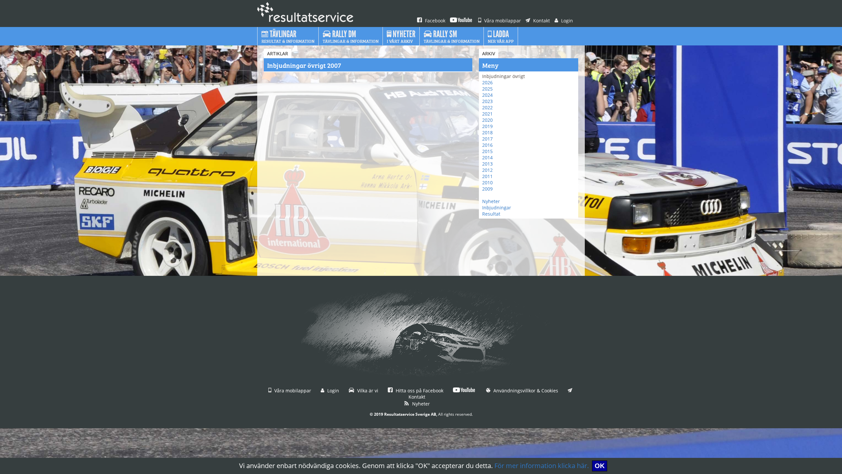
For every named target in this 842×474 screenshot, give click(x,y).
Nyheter (491, 201)
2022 (487, 107)
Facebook (434, 20)
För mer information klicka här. (541, 465)
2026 (487, 82)
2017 (487, 139)
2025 (487, 89)
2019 (487, 126)
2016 (487, 145)
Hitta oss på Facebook (418, 390)
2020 (487, 120)
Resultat (491, 214)
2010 (487, 182)
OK (600, 465)
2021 (487, 114)
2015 (487, 151)
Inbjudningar (496, 207)
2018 (487, 132)
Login (566, 20)
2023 (487, 101)
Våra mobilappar (502, 20)
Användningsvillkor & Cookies (525, 390)
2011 (487, 176)
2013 (487, 164)
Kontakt (541, 20)
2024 (487, 95)
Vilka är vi (367, 390)
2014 (487, 157)
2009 (487, 189)
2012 (487, 170)
